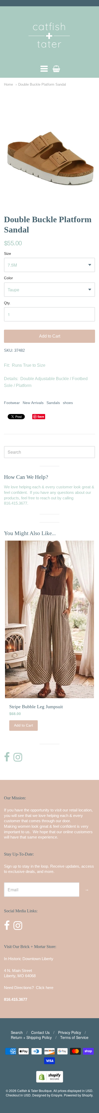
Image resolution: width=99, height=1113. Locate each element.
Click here (44, 987)
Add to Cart (49, 336)
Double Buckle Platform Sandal (42, 84)
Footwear (12, 403)
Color (8, 278)
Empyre (56, 1095)
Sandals (53, 403)
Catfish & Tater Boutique (34, 1090)
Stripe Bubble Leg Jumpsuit (36, 706)
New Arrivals (33, 403)
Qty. (7, 303)
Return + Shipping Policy (31, 1037)
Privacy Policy (69, 1032)
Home (8, 84)
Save (40, 416)
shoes (68, 403)
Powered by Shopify (78, 1095)
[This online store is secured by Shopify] (49, 1081)
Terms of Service (74, 1037)
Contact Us (40, 1032)
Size (7, 254)
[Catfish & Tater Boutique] (49, 55)
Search (17, 1032)
